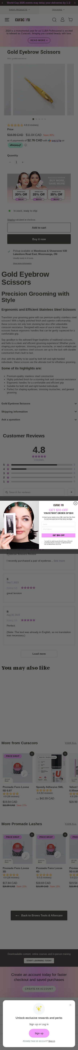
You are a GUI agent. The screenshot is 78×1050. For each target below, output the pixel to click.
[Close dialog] (75, 503)
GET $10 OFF (59, 535)
